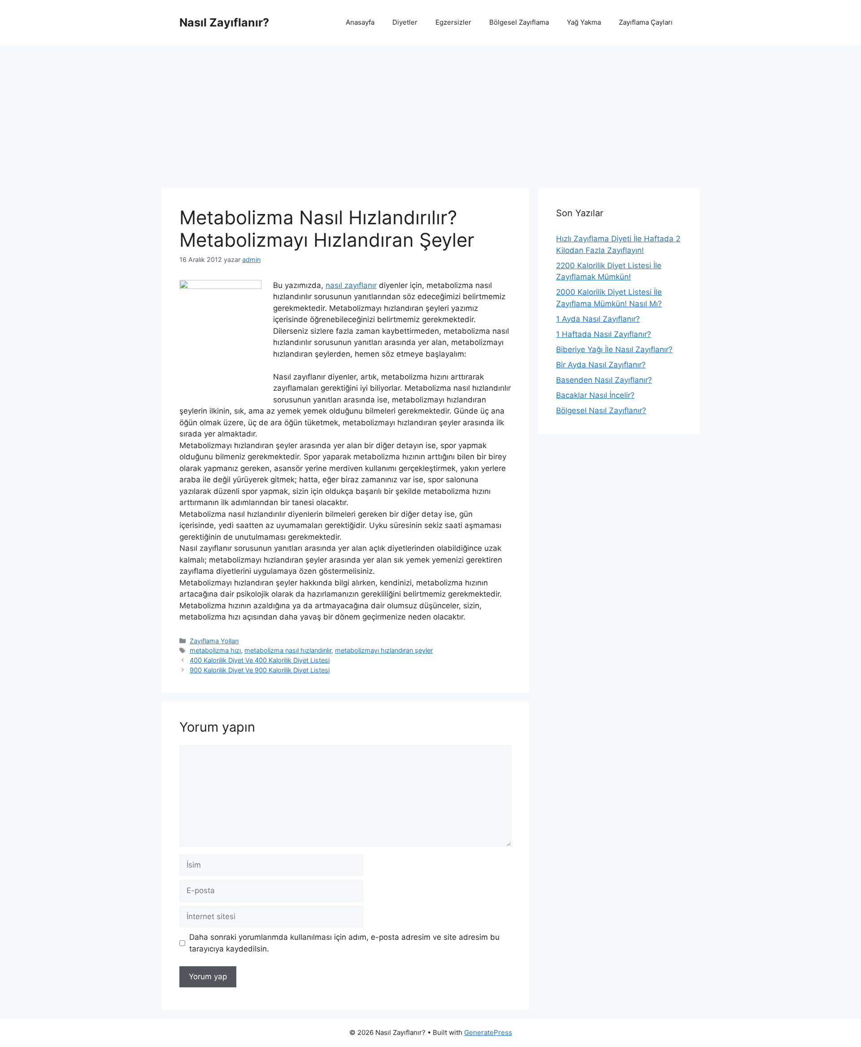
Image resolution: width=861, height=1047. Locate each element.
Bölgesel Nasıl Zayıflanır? (601, 410)
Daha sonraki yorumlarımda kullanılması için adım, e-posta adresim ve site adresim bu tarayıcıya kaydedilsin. (344, 943)
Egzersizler (453, 22)
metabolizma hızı (215, 650)
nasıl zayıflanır (351, 285)
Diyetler (404, 22)
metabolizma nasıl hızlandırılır (287, 650)
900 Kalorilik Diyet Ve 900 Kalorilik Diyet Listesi (260, 670)
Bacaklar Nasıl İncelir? (595, 395)
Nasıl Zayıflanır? (224, 22)
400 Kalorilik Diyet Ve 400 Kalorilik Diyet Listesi (260, 660)
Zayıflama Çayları (646, 22)
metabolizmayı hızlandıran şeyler (384, 650)
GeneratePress (488, 1032)
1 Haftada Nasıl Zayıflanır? (603, 334)
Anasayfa (360, 22)
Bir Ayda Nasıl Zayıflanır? (601, 364)
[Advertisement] (430, 112)
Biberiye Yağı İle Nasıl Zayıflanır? (614, 349)
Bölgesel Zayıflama (519, 22)
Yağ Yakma (584, 22)
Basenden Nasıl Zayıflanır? (604, 379)
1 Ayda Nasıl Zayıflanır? (598, 318)
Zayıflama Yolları (214, 641)
